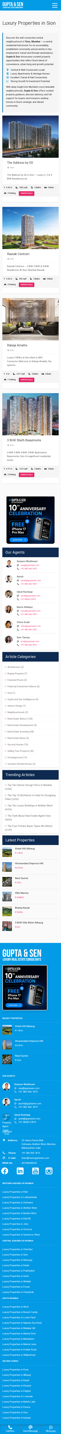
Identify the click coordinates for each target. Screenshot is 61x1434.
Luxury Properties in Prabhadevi (18, 1270)
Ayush (20, 576)
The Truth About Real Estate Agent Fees (29, 815)
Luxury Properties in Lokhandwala (19, 1197)
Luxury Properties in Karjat (15, 1380)
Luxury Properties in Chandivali (18, 1292)
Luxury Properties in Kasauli (16, 1417)
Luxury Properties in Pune (15, 1369)
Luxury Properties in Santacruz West (21, 1234)
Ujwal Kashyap (25, 591)
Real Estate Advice (17, 718)
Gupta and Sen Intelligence (21, 699)
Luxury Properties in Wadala (16, 1281)
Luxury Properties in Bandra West (19, 1213)
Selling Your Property (18, 751)
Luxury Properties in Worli (15, 1306)
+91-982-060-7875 (29, 568)
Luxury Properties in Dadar (15, 1265)
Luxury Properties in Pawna (16, 1407)
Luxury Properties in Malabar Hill (18, 1328)
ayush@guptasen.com (31, 580)
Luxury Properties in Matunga (17, 1260)
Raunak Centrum (18, 254)
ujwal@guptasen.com (30, 596)
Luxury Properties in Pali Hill (16, 1218)
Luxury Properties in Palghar (16, 1391)
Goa (10, 692)
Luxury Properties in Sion (15, 1254)
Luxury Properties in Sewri (15, 1276)
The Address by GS (20, 163)
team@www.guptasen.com (35, 1158)
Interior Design (15, 705)
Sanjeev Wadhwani (27, 561)
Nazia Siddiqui (25, 607)
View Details (26, 193)
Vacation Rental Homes (20, 764)
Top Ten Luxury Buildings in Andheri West (30, 805)
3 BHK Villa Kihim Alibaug (29, 922)
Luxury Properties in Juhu (15, 1224)
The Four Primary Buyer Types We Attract (30, 826)
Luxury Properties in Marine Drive (19, 1333)
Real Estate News (16, 738)
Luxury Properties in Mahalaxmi (18, 1338)
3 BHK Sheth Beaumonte (24, 440)
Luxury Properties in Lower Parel (19, 1317)
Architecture (14, 667)
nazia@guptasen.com (31, 611)
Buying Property (16, 673)
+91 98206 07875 (28, 599)
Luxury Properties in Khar (15, 1191)
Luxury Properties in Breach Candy (20, 1312)
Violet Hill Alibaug (25, 848)
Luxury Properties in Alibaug (16, 1375)
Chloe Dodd (23, 622)
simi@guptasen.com (30, 641)
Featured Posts (15, 680)
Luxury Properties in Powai (16, 1286)
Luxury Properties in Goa (15, 1412)
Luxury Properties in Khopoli (16, 1385)
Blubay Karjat (22, 907)
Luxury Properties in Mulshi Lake (18, 1401)
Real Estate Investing (18, 731)
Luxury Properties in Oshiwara (17, 1202)
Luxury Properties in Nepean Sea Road (22, 1322)
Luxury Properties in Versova (17, 1229)
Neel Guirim (21, 878)
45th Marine (21, 893)
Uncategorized (15, 757)
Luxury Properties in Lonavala (17, 1396)
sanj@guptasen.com (30, 565)
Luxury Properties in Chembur (17, 1249)
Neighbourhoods (16, 712)
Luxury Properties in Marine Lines (19, 1344)
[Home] (14, 5)
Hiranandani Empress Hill (29, 863)
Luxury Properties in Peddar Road (19, 1349)
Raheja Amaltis (17, 345)
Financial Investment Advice (22, 686)
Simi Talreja (23, 637)
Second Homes (15, 744)
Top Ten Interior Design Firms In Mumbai (30, 785)
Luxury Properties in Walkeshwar (19, 1355)
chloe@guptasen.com (31, 626)
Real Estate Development (20, 725)
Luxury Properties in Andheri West (19, 1207)
